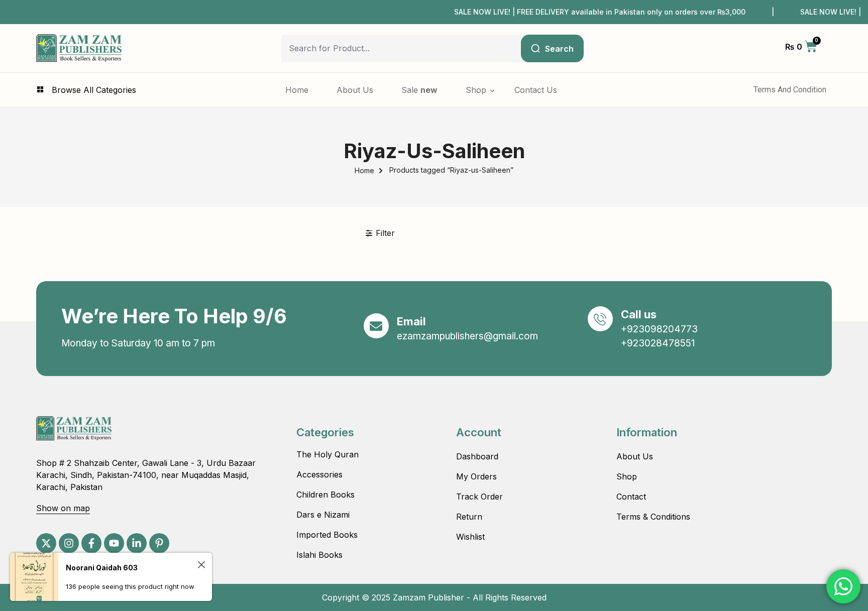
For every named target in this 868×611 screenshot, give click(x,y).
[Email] (376, 325)
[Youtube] (114, 543)
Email (411, 321)
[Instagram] (69, 543)
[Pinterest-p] (159, 543)
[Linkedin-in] (137, 543)
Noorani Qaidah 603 (102, 567)
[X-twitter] (46, 543)
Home (364, 170)
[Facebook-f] (91, 543)
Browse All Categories (94, 90)
